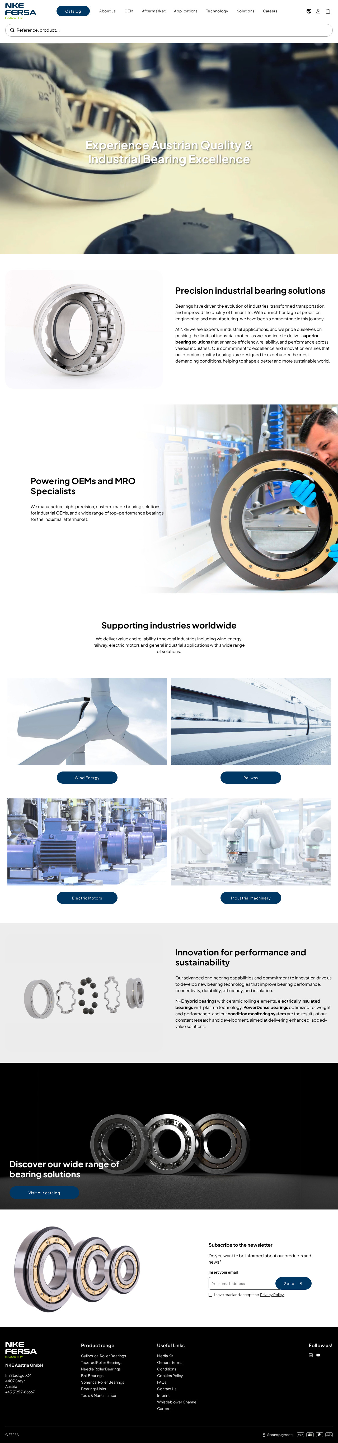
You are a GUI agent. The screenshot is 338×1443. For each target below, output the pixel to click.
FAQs (161, 1382)
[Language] (309, 11)
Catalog (73, 11)
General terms (169, 1362)
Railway (251, 777)
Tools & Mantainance (98, 1395)
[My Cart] (328, 11)
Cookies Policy (170, 1375)
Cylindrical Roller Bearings (103, 1355)
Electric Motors (87, 898)
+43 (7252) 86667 (20, 1391)
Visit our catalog (44, 1192)
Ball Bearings (92, 1375)
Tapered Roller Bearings (101, 1362)
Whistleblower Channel (177, 1401)
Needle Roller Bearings (101, 1368)
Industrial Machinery (251, 898)
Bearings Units (93, 1388)
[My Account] (318, 11)
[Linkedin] (311, 1355)
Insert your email (223, 1272)
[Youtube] (318, 1355)
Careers (270, 10)
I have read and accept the (249, 1294)
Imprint (163, 1395)
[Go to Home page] (20, 11)
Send (289, 1283)
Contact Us (166, 1388)
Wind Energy (87, 777)
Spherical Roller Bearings (102, 1382)
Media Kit (165, 1355)
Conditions (166, 1368)
